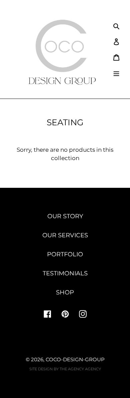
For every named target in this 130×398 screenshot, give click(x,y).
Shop (65, 292)
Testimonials (65, 273)
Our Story (65, 216)
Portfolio (65, 254)
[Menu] (116, 73)
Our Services (65, 235)
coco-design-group (75, 359)
